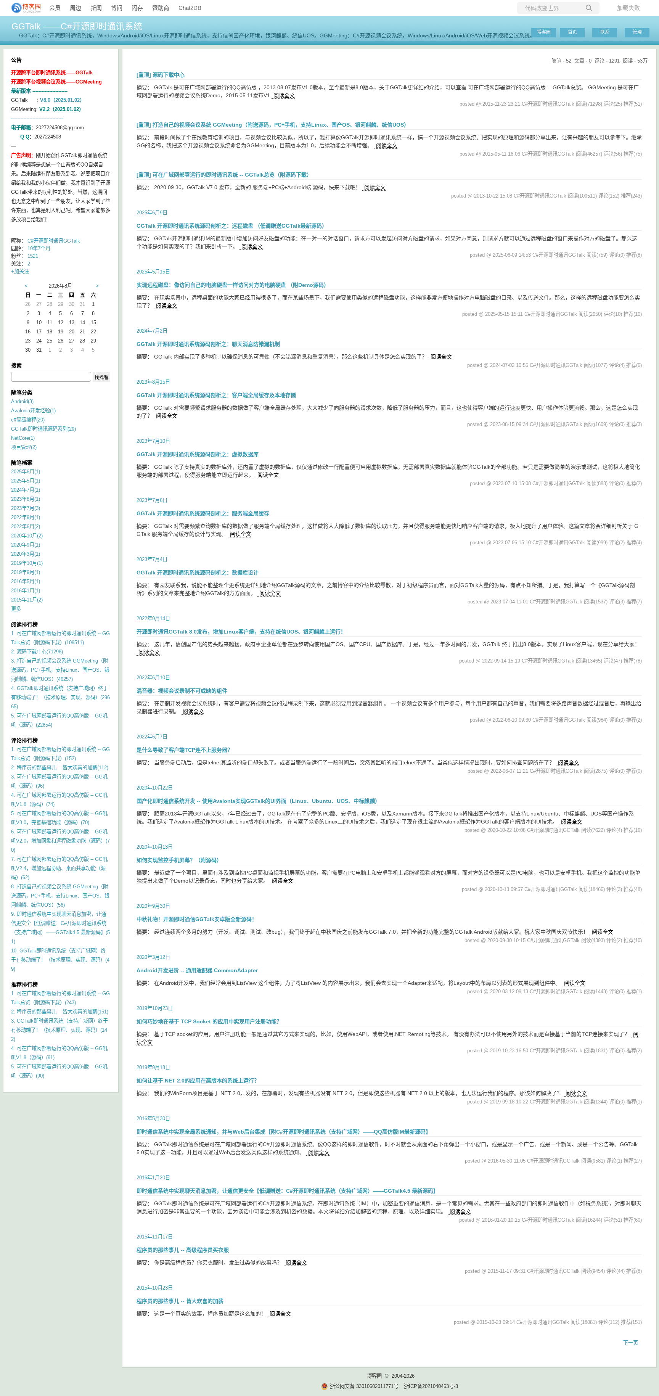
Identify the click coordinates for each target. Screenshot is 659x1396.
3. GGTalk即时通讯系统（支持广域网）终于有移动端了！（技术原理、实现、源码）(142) (59, 1030)
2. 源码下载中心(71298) (37, 652)
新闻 (96, 8)
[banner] (23, 8)
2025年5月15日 (153, 272)
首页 (572, 32)
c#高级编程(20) (28, 420)
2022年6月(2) (25, 526)
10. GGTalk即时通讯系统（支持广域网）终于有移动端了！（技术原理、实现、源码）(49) (60, 960)
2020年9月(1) (25, 545)
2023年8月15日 (153, 382)
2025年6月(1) (25, 471)
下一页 (630, 1343)
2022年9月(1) (25, 517)
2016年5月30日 (153, 1118)
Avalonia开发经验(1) (33, 410)
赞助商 (160, 8)
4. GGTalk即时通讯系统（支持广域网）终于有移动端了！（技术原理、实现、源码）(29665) (60, 697)
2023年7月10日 (153, 441)
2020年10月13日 (155, 847)
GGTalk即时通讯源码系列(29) (43, 429)
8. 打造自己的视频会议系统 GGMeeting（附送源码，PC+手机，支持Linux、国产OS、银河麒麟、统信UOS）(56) (60, 896)
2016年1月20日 (153, 1177)
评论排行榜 (24, 740)
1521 (32, 256)
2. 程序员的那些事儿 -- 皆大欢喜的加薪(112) (59, 767)
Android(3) (22, 401)
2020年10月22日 (155, 788)
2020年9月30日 (153, 906)
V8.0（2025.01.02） (62, 100)
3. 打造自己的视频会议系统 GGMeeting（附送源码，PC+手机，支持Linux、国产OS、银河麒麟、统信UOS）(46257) (60, 670)
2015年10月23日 (155, 1288)
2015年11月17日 (155, 1237)
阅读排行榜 (24, 624)
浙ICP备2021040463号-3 (431, 1386)
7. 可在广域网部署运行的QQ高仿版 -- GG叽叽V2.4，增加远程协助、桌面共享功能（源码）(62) (59, 868)
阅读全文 (284, 95)
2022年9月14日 (153, 618)
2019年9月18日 (153, 1067)
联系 (604, 32)
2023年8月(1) (25, 499)
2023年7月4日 (152, 559)
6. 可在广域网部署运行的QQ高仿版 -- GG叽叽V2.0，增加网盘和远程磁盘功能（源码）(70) (60, 841)
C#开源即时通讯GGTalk (53, 241)
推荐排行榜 (24, 984)
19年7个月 (38, 248)
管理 (637, 32)
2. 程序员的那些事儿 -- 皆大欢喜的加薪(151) (59, 1012)
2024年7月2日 (152, 331)
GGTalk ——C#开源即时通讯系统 (76, 26)
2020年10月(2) (27, 536)
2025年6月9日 (152, 213)
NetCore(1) (23, 438)
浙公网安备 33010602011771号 (364, 1386)
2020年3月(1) (25, 554)
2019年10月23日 (155, 1008)
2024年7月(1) (25, 490)
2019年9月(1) (25, 572)
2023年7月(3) (25, 508)
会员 (55, 8)
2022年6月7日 (152, 737)
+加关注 (20, 271)
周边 (75, 8)
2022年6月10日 (153, 677)
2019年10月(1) (27, 563)
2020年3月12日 (153, 957)
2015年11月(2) (27, 600)
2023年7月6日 (152, 500)
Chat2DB (189, 8)
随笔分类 (21, 392)
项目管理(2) (24, 447)
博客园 (544, 32)
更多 (16, 609)
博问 (116, 8)
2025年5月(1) (25, 481)
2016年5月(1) (25, 581)
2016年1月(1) (25, 590)
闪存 (137, 8)
